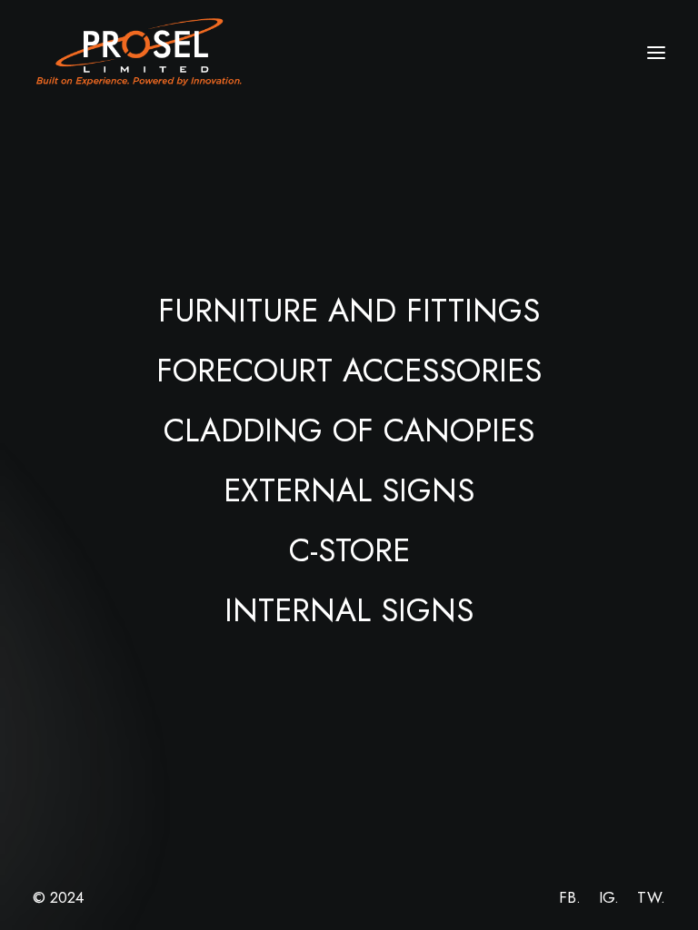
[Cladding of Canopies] (349, 430)
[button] (656, 52)
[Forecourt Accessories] (349, 370)
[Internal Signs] (349, 610)
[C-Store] (349, 550)
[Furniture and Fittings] (349, 310)
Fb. (570, 897)
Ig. (609, 897)
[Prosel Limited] (139, 52)
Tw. (651, 897)
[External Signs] (349, 490)
